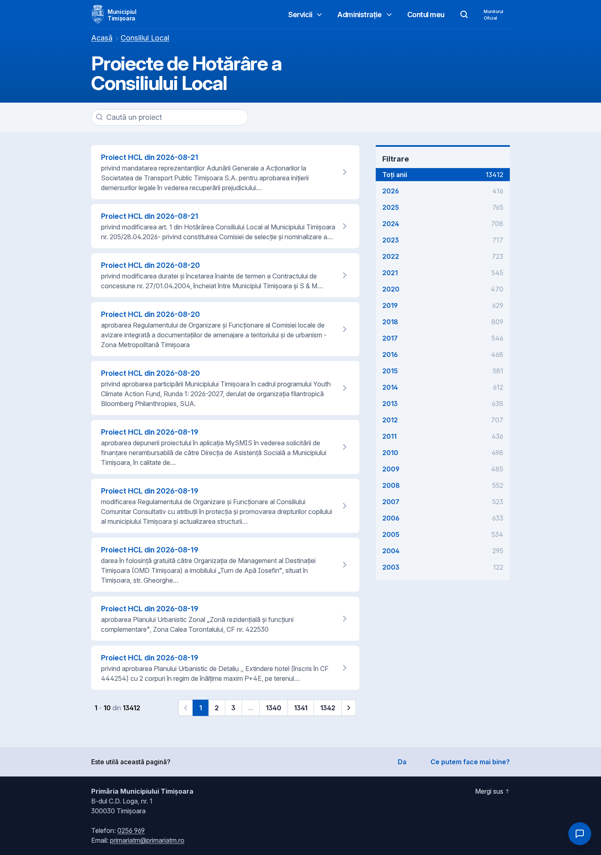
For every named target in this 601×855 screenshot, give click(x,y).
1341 (300, 708)
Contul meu (426, 14)
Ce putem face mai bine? (470, 762)
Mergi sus (489, 791)
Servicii (300, 14)
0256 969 (131, 830)
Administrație (359, 14)
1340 (273, 708)
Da (402, 762)
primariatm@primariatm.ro (147, 840)
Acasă (101, 38)
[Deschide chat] (579, 833)
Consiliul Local (145, 38)
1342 (327, 708)
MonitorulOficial (493, 15)
